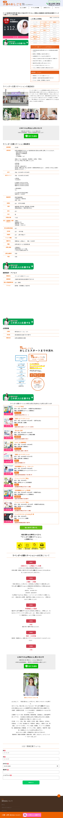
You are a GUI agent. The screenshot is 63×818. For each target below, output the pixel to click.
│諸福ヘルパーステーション (22, 454)
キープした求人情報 (35, 7)
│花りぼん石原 (18, 430)
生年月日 (6, 763)
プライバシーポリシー (7, 807)
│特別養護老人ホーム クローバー (24, 466)
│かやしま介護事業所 (20, 442)
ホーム (3, 804)
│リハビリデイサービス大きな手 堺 (24, 514)
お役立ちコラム (47, 7)
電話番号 (6, 769)
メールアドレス (7, 775)
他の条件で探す (30, 528)
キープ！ (15, 37)
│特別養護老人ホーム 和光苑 (22, 490)
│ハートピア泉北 (19, 406)
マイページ (57, 7)
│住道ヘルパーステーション (22, 418)
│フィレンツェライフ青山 (21, 478)
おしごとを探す (23, 7)
